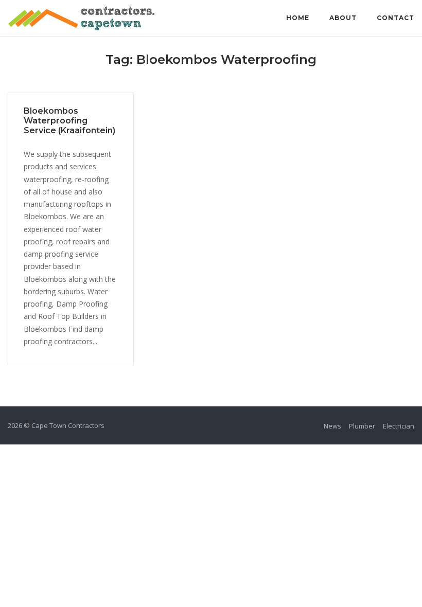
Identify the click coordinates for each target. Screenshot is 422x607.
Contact (395, 18)
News (332, 426)
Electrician (398, 426)
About (343, 18)
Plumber (362, 426)
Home (297, 18)
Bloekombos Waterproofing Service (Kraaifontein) (69, 120)
